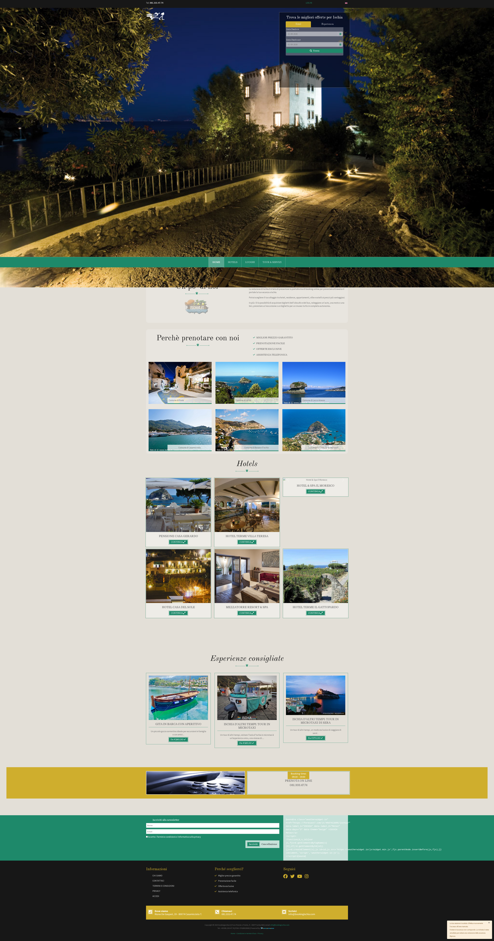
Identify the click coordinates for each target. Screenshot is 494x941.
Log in (309, 2)
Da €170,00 (314, 738)
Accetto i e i (174, 836)
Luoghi (250, 262)
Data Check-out (293, 39)
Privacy (156, 891)
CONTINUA (177, 542)
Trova (315, 51)
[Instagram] (306, 877)
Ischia (259, 925)
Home (216, 262)
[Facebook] (285, 877)
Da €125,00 (245, 743)
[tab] (298, 24)
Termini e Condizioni (163, 885)
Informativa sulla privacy (189, 836)
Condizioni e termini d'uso (246, 933)
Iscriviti (253, 844)
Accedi (155, 896)
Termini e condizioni (166, 836)
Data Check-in (292, 29)
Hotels (232, 262)
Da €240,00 (177, 739)
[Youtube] (299, 877)
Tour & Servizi (272, 262)
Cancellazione (269, 844)
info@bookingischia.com (301, 914)
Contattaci (158, 880)
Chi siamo (157, 875)
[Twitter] (292, 877)
